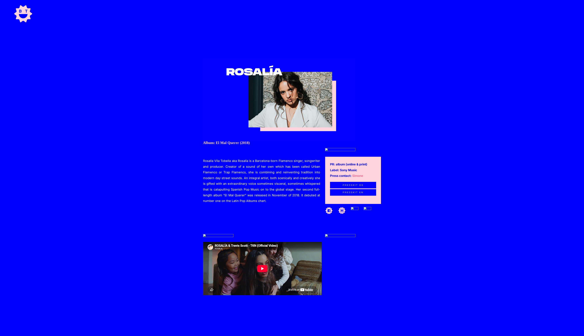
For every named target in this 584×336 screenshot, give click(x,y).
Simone (357, 176)
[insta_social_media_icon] (342, 208)
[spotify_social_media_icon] (354, 208)
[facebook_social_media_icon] (329, 208)
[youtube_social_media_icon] (367, 208)
